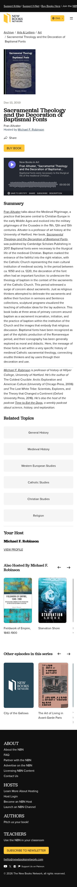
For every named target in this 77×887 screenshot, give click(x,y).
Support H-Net (31, 6)
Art (40, 32)
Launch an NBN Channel (20, 807)
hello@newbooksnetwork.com (23, 859)
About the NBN (14, 749)
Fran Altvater (12, 212)
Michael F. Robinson (31, 129)
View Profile (13, 549)
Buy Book (14, 148)
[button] (59, 567)
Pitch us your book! (16, 822)
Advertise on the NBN (18, 765)
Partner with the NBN (17, 760)
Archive (9, 32)
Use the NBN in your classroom (24, 840)
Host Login (11, 796)
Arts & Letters (26, 32)
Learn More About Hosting (21, 791)
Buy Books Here (50, 6)
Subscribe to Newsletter (26, 850)
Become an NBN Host (18, 801)
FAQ (6, 755)
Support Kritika (12, 6)
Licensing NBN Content (19, 771)
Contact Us (11, 776)
